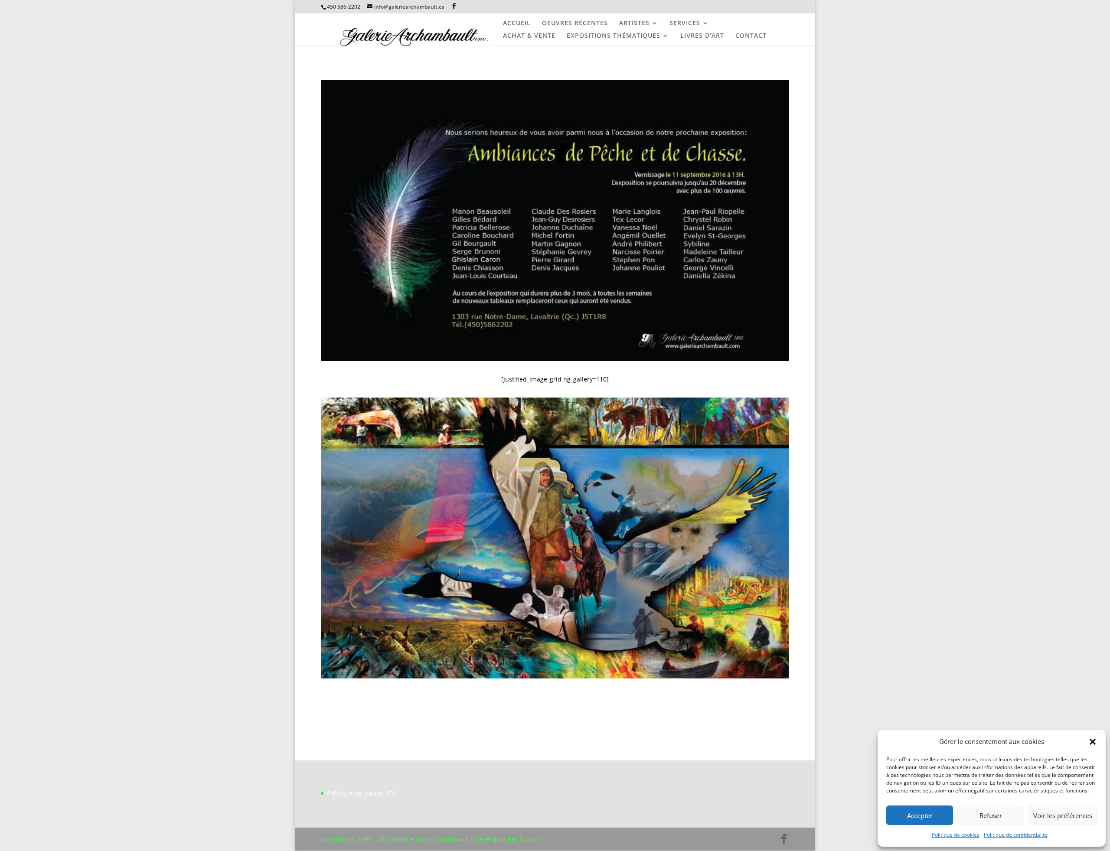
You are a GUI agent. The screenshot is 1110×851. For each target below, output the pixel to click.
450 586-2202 (343, 6)
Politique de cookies (955, 834)
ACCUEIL (517, 23)
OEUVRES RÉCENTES (575, 23)
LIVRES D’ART (702, 36)
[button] (1092, 741)
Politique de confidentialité (1016, 834)
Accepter (920, 815)
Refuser (990, 815)
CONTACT (751, 36)
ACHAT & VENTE (529, 36)
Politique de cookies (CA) (362, 793)
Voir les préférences (1062, 815)
